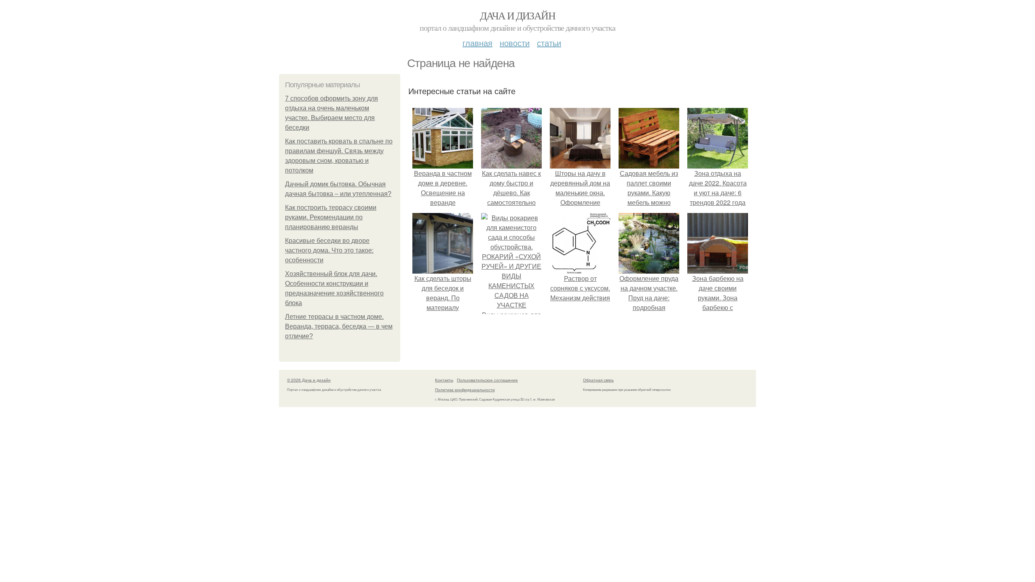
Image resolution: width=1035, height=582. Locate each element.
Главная (477, 42)
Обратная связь (598, 380)
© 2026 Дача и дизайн (309, 380)
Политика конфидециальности (465, 389)
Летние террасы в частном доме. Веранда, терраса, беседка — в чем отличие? (339, 326)
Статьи (549, 42)
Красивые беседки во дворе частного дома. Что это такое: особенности (329, 250)
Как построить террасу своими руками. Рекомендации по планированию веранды (330, 217)
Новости (515, 42)
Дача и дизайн (517, 15)
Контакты (444, 380)
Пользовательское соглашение (487, 380)
